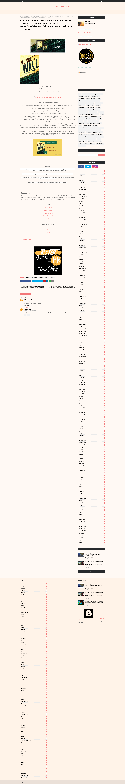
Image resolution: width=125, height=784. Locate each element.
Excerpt (92, 107)
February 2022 (92, 296)
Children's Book (96, 100)
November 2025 (92, 192)
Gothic (86, 112)
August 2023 (92, 254)
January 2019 (92, 382)
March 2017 (92, 433)
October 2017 (92, 417)
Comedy (92, 103)
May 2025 (92, 205)
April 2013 (92, 542)
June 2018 (92, 398)
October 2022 (92, 277)
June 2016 (92, 454)
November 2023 (92, 247)
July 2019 (92, 368)
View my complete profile (90, 23)
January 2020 (92, 354)
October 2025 (92, 194)
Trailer (92, 134)
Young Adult (93, 139)
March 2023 (92, 266)
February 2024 (92, 240)
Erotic (87, 107)
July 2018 (92, 396)
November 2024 (92, 219)
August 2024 (92, 226)
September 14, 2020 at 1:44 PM (30, 301)
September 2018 (92, 391)
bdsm (99, 139)
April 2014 (92, 514)
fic (86, 141)
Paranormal (81, 123)
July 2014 (92, 507)
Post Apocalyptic (87, 125)
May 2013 (92, 540)
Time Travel (86, 134)
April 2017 (92, 431)
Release (88, 127)
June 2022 (92, 287)
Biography (81, 96)
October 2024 (92, 222)
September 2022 (92, 280)
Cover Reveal (81, 105)
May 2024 (92, 233)
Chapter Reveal (82, 100)
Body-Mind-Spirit (95, 96)
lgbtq (80, 143)
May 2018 (92, 400)
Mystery (93, 118)
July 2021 (92, 312)
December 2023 (92, 245)
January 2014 (92, 521)
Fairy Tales (97, 107)
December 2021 (92, 301)
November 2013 (92, 526)
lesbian (99, 141)
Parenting (99, 123)
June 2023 (92, 259)
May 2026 (92, 178)
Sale (90, 130)
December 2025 (92, 189)
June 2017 (92, 426)
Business (93, 98)
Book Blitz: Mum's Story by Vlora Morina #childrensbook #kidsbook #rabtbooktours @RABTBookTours (94, 603)
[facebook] (99, 1)
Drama (92, 105)
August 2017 (92, 421)
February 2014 (92, 519)
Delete (28, 305)
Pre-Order (94, 125)
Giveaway (41, 277)
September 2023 (92, 252)
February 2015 (92, 491)
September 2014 (92, 503)
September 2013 (92, 530)
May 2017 (92, 428)
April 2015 (92, 486)
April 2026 (92, 180)
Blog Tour (27, 277)
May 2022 (92, 289)
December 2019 (92, 356)
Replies (26, 307)
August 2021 (92, 310)
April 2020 (92, 347)
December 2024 (92, 217)
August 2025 (92, 199)
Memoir (80, 118)
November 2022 (92, 275)
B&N (48, 229)
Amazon (48, 227)
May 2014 (92, 512)
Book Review (34, 277)
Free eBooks (91, 109)
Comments (83, 72)
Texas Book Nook (62, 6)
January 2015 (92, 493)
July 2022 (92, 284)
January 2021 (92, 326)
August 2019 (92, 366)
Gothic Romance (92, 112)
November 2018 (92, 387)
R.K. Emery (23, 32)
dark (80, 141)
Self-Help (99, 130)
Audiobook (100, 94)
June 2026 (92, 175)
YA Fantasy (81, 139)
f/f (83, 141)
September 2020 (92, 335)
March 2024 (92, 238)
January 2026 (92, 187)
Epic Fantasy (81, 107)
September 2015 (92, 475)
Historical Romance (89, 114)
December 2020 (92, 329)
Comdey (86, 103)
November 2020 (92, 331)
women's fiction (99, 143)
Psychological (82, 127)
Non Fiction (90, 121)
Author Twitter (48, 210)
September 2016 (92, 447)
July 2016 (92, 452)
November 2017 (92, 414)
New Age (81, 121)
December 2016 (92, 440)
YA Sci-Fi (87, 139)
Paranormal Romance (90, 123)
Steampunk (88, 132)
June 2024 (92, 231)
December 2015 (92, 468)
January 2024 (92, 243)
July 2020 (92, 340)
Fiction (85, 109)
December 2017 (92, 412)
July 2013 (92, 535)
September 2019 (92, 363)
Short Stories (81, 132)
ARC (80, 94)
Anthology (94, 94)
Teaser (100, 132)
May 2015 (92, 484)
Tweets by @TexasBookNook (85, 32)
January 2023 (92, 270)
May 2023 (92, 261)
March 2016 (92, 461)
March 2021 (92, 322)
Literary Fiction (93, 116)
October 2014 (92, 500)
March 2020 (92, 349)
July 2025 (92, 201)
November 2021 (92, 303)
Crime (87, 105)
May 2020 (92, 345)
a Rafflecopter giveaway (26, 239)
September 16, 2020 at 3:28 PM (30, 310)
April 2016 (92, 459)
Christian (81, 103)
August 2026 (92, 171)
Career (98, 98)
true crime (92, 143)
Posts (81, 71)
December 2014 (92, 496)
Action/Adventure (86, 94)
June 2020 (92, 342)
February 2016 (92, 463)
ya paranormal (82, 145)
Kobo (48, 232)
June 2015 (92, 482)
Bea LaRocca (27, 309)
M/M (100, 116)
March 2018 (92, 405)
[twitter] (102, 1)
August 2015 (92, 477)
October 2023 (92, 250)
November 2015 (92, 470)
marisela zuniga (28, 299)
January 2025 (92, 215)
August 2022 (92, 282)
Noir (85, 121)
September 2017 (92, 419)
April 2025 (92, 208)
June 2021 (92, 315)
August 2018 (92, 394)
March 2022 (92, 294)
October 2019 (92, 361)
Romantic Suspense (83, 130)
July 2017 (92, 424)
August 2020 (92, 338)
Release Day (94, 127)
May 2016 (92, 456)
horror (94, 141)
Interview (81, 116)
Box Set (87, 98)
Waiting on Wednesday (84, 136)
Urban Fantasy (99, 134)
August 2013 (92, 533)
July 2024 (92, 229)
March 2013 (92, 544)
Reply (25, 305)
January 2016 (92, 465)
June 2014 (92, 510)
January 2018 (92, 410)
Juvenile (86, 116)
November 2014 (92, 498)
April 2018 (92, 403)
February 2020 (92, 352)
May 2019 (92, 373)
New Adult (99, 118)
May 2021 (92, 317)
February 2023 (92, 268)
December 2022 (92, 273)
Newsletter (48, 218)
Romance (101, 127)
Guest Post (100, 112)
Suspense (47, 277)
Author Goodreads (48, 216)
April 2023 (92, 264)
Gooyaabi (45, 782)
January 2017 (92, 438)
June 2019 (92, 370)
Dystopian (98, 105)
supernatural (85, 143)
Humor (102, 114)
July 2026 (92, 173)
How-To (97, 114)
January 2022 (92, 298)
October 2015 (92, 472)
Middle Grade (87, 118)
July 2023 (92, 257)
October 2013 (92, 528)
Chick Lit (89, 100)
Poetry (80, 125)
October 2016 (92, 445)
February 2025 (92, 212)
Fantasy (80, 109)
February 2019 (92, 380)
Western (92, 136)
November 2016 (92, 442)
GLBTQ (97, 109)
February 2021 (92, 324)
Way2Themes (32, 782)
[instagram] (104, 1)
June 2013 (92, 537)
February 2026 (92, 185)
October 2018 (92, 389)
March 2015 (92, 489)
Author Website (48, 207)
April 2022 (92, 291)
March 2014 (92, 517)
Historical (81, 114)
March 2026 (92, 182)
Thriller (25, 16)
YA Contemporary (100, 136)
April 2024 (92, 236)
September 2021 (92, 308)
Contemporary (98, 103)
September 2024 (92, 224)
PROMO (97, 121)
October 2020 (92, 333)
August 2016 (92, 449)
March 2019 (92, 377)
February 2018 (92, 407)
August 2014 (92, 505)
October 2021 (92, 305)
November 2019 (92, 359)
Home (21, 1)
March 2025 (92, 210)
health (89, 141)
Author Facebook (48, 213)
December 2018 (92, 384)
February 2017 (92, 435)
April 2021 (92, 319)
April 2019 (92, 375)
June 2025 (92, 203)
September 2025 (92, 196)
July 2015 (92, 479)
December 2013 (92, 524)
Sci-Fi (94, 130)
